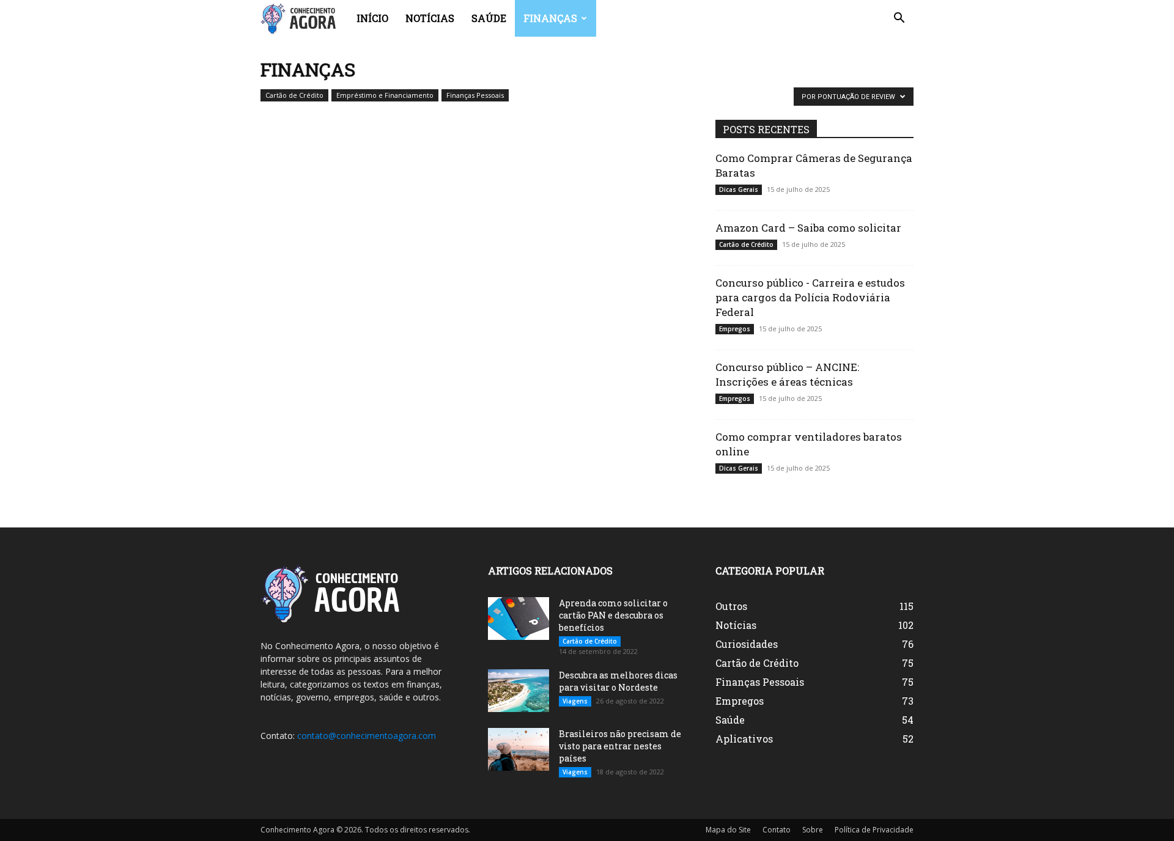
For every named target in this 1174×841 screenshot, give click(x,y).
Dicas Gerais (738, 189)
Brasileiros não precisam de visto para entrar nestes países (620, 746)
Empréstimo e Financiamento (385, 95)
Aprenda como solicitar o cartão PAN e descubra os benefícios (613, 615)
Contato (776, 829)
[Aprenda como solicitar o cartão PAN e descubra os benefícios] (518, 618)
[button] (899, 19)
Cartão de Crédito (294, 95)
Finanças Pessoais (475, 95)
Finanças (550, 18)
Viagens (575, 701)
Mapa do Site (728, 829)
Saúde (488, 18)
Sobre (812, 829)
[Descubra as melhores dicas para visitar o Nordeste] (518, 690)
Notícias (429, 18)
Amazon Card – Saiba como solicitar (808, 228)
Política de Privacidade (874, 829)
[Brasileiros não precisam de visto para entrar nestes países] (518, 749)
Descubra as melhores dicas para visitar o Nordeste (618, 681)
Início (372, 18)
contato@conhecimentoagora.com (366, 735)
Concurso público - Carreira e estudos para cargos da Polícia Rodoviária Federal (810, 297)
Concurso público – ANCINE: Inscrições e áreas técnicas (787, 374)
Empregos (734, 329)
